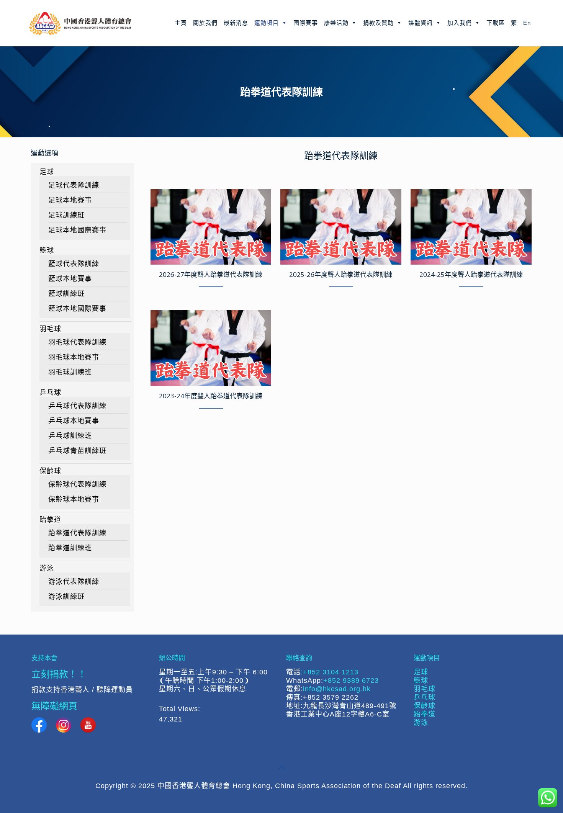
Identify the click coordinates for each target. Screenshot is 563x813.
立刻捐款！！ (59, 673)
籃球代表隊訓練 (73, 264)
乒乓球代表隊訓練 (77, 406)
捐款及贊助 (378, 23)
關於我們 (205, 23)
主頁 (181, 23)
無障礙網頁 (54, 705)
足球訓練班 (66, 215)
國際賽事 (305, 23)
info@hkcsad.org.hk (337, 689)
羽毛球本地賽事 (73, 357)
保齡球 (50, 471)
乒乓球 (50, 392)
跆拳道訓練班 (70, 548)
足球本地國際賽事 (77, 230)
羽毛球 (50, 329)
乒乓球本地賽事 (73, 421)
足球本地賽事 (70, 200)
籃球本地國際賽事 (77, 308)
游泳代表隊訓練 (73, 582)
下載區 (495, 23)
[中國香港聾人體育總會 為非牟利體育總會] (80, 23)
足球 (46, 172)
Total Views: (181, 709)
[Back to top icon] (281, 768)
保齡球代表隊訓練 (77, 484)
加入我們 (459, 23)
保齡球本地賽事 (73, 499)
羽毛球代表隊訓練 (77, 342)
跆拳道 (50, 519)
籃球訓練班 (66, 294)
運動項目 (266, 23)
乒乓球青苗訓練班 (77, 451)
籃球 (46, 250)
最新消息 (236, 23)
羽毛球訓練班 (70, 372)
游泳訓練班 (66, 596)
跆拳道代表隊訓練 (77, 533)
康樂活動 (336, 23)
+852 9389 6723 (351, 680)
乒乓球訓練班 (70, 436)
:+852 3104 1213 (329, 672)
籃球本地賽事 (70, 279)
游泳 (46, 568)
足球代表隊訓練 (73, 185)
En (527, 23)
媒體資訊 (420, 23)
